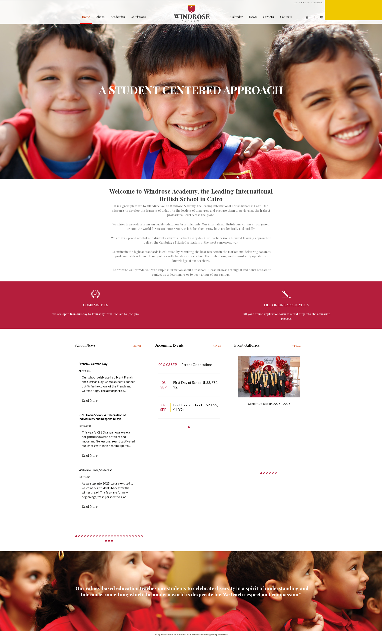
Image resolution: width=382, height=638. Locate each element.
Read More (89, 400)
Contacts (286, 17)
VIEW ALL (137, 346)
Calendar (236, 17)
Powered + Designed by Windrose (211, 634)
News (253, 17)
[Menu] (353, 10)
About (100, 17)
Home (86, 17)
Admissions (138, 17)
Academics (118, 17)
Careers (268, 17)
